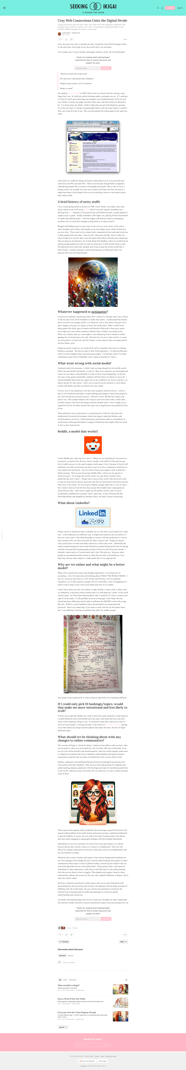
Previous (65, 942)
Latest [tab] (65, 980)
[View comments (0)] (66, 39)
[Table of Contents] (2, 535)
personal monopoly (113, 724)
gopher (86, 209)
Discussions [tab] (72, 980)
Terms (102, 1056)
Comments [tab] (62, 955)
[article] (93, 989)
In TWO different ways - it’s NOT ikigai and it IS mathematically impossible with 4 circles (82, 1016)
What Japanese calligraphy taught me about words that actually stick (80, 1001)
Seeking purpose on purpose (67, 988)
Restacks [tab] (70, 955)
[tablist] (66, 956)
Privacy (97, 1056)
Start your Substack (88, 1061)
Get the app (102, 1061)
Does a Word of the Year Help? (72, 999)
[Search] (158, 8)
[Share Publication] (162, 8)
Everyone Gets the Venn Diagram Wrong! (77, 1012)
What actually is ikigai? (69, 985)
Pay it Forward (73, 93)
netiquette (99, 312)
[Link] (55, 201)
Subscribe (170, 8)
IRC (70, 212)
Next (122, 942)
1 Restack (75, 928)
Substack (83, 1066)
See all (61, 1027)
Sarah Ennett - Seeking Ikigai (71, 33)
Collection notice (111, 1056)
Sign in (180, 8)
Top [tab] (60, 980)
